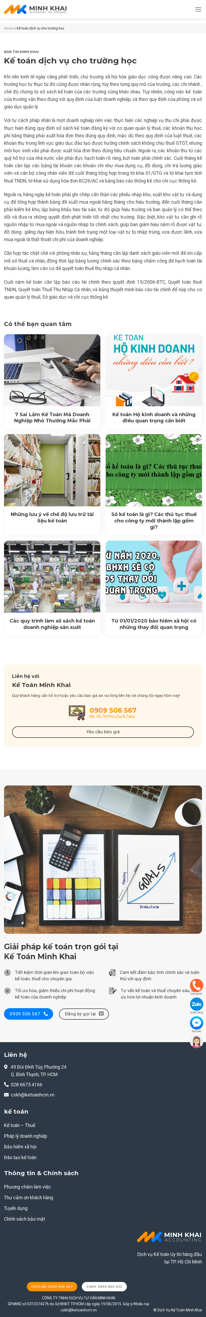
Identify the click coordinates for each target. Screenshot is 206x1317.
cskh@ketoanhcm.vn (32, 1095)
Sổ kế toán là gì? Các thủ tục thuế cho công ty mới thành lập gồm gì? (154, 520)
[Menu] (198, 9)
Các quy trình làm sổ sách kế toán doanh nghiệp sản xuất (52, 624)
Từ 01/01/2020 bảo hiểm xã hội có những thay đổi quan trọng (153, 624)
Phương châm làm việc (27, 1187)
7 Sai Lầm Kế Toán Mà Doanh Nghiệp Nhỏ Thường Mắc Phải (52, 417)
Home (8, 28)
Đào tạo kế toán (20, 1157)
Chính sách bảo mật (24, 1219)
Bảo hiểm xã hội (20, 1146)
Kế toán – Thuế (19, 1125)
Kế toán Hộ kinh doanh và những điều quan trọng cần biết (154, 417)
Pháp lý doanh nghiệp (25, 1136)
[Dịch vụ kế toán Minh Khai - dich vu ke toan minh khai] (35, 9)
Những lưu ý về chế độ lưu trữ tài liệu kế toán (52, 517)
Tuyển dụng (16, 1208)
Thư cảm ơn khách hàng (28, 1197)
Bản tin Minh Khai (21, 52)
